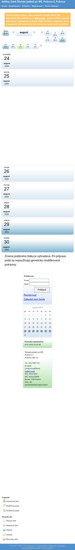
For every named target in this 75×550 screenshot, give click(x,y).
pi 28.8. (55, 39)
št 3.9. (35, 46)
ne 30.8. (6, 46)
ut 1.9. (20, 46)
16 (50, 323)
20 (37, 327)
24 (25, 331)
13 (37, 323)
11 (29, 323)
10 (25, 323)
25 (29, 331)
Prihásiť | (26, 6)
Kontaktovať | (14, 6)
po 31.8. (13, 46)
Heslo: (26, 284)
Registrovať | (37, 6)
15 (46, 323)
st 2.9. (28, 46)
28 (29, 315)
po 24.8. (48, 32)
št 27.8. (48, 39)
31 (42, 315)
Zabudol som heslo (34, 299)
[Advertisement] (37, 441)
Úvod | (4, 6)
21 (42, 327)
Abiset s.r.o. (31, 546)
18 (29, 327)
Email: (26, 280)
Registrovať (40, 18)
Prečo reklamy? (51, 6)
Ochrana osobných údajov (31, 548)
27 (25, 315)
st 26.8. (62, 32)
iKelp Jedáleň (42, 546)
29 (33, 315)
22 (46, 327)
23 (50, 327)
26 (33, 331)
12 (33, 323)
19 (33, 327)
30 (37, 315)
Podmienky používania (57, 546)
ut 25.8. (55, 34)
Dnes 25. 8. (6, 32)
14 (42, 323)
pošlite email (30, 371)
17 (25, 327)
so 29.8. (62, 39)
